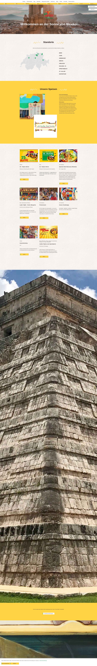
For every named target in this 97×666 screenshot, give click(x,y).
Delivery (53, 1)
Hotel (61, 1)
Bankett (38, 1)
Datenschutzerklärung (43, 660)
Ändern (14, 663)
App (34, 1)
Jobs (57, 1)
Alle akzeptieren (5, 663)
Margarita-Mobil (45, 1)
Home (24, 1)
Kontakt (65, 1)
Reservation (71, 1)
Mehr (24, 179)
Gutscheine (29, 1)
